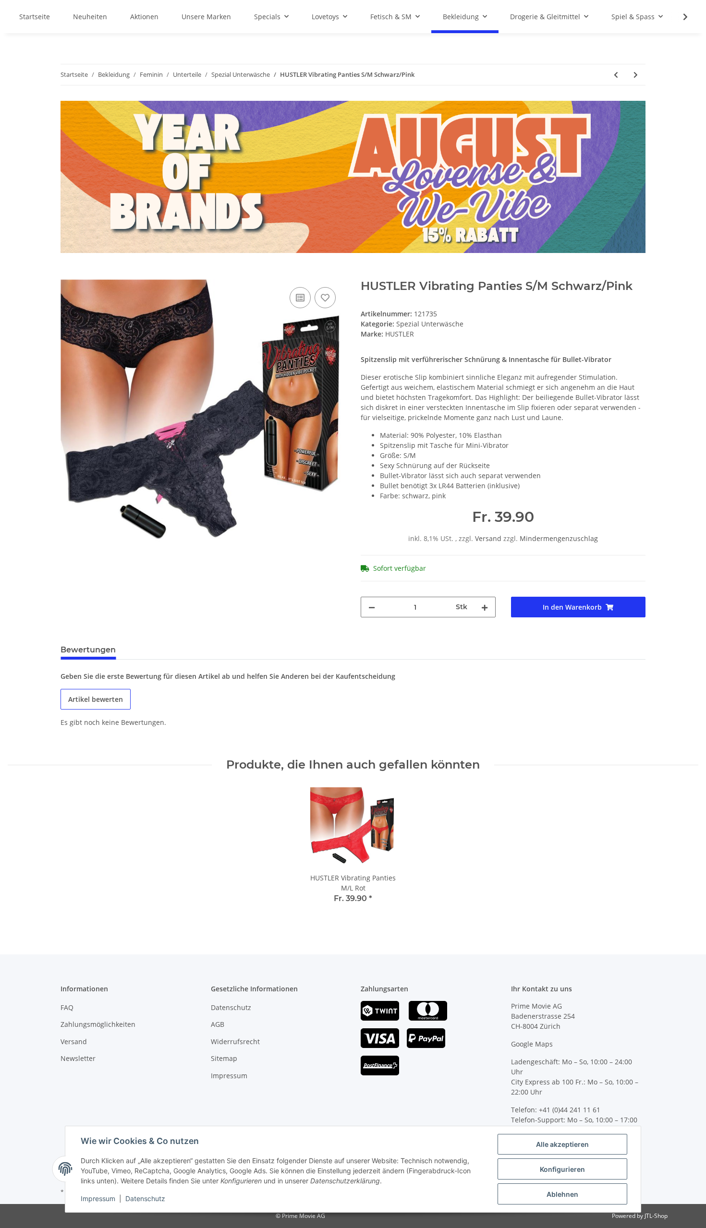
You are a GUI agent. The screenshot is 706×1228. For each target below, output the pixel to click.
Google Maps (532, 1043)
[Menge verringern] (371, 607)
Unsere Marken (206, 16)
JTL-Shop (656, 1216)
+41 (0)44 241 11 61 (569, 1109)
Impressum (229, 1075)
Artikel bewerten (95, 699)
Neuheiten (90, 16)
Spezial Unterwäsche (429, 323)
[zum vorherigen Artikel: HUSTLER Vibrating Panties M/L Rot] (616, 74)
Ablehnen (562, 1194)
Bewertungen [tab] (88, 649)
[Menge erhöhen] (484, 607)
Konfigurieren (562, 1169)
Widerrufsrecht (235, 1041)
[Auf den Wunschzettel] (325, 297)
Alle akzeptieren (562, 1144)
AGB (217, 1024)
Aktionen (144, 16)
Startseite (34, 16)
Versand (489, 538)
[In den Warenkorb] (68, 274)
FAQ (67, 1007)
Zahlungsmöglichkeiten (98, 1024)
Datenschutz (231, 1007)
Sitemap (224, 1058)
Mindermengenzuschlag (559, 538)
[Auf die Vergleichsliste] (300, 297)
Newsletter (78, 1058)
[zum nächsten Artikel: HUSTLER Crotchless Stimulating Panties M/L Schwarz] (635, 74)
